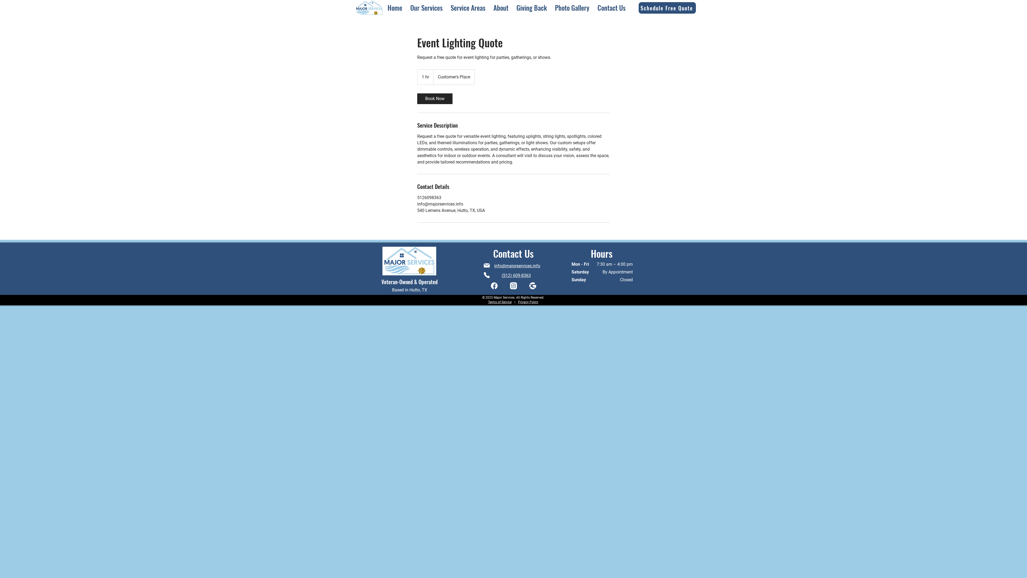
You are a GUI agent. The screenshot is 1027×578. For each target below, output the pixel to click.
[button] (426, 8)
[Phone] (486, 275)
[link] (435, 98)
